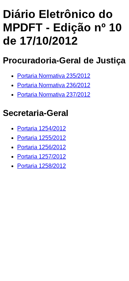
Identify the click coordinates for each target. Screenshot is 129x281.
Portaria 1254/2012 (41, 128)
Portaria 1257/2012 (41, 156)
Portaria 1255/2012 (41, 138)
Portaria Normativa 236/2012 (53, 85)
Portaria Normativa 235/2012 (53, 76)
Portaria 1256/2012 (41, 147)
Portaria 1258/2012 (41, 166)
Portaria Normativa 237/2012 (53, 95)
